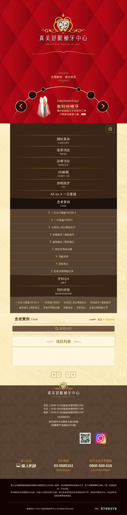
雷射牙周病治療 (51, 307)
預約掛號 (63, 291)
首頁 (100, 319)
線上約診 (29, 466)
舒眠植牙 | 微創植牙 (100, 302)
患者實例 (63, 203)
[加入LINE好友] (85, 438)
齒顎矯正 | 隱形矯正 (29, 307)
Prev (21, 106)
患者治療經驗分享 (98, 307)
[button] (63, 212)
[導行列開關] (110, 129)
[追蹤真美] (100, 438)
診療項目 (63, 162)
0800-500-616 (100, 466)
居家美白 (81, 307)
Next (103, 106)
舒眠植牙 (63, 184)
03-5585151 (64, 417)
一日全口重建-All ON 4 (27, 302)
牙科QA (63, 280)
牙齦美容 (68, 307)
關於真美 (63, 140)
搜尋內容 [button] (65, 328)
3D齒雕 (63, 173)
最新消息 (63, 151)
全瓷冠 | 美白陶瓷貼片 (75, 302)
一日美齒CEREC (51, 302)
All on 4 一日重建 (63, 194)
